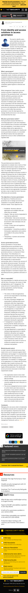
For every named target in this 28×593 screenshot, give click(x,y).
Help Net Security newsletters (11, 1)
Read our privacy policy (9, 586)
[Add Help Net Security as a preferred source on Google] (25, 26)
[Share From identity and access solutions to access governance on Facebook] (14, 26)
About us (17, 586)
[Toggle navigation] (26, 9)
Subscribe (23, 572)
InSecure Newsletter (11, 548)
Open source (8, 566)
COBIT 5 (21, 420)
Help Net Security (20, 583)
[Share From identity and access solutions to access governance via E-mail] (22, 26)
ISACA (11, 427)
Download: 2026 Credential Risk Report (12, 465)
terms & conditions (8, 577)
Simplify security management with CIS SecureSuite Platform (13, 485)
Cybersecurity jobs (10, 560)
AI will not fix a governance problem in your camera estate (12, 511)
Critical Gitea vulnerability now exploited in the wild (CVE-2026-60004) (13, 516)
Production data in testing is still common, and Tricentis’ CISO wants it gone (12, 522)
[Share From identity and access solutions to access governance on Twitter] (17, 26)
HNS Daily (7, 538)
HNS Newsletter (9, 543)
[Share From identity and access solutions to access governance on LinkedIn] (20, 26)
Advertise (22, 586)
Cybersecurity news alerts (12, 554)
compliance (5, 427)
